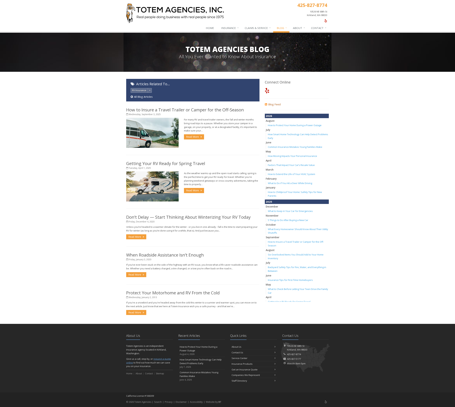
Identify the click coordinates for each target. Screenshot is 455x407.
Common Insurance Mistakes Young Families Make (295, 147)
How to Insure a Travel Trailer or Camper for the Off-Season (185, 110)
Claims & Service (258, 28)
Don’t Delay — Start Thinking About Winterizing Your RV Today (188, 217)
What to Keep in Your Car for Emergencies (290, 211)
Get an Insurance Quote (245, 369)
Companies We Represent (246, 375)
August (270, 120)
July (268, 129)
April (268, 160)
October (271, 224)
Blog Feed (274, 104)
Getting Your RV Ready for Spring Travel (165, 163)
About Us (236, 346)
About (299, 28)
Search (158, 401)
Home (210, 28)
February (271, 178)
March (270, 169)
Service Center (239, 358)
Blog (282, 28)
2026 (269, 116)
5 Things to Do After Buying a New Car (288, 220)
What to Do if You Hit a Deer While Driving (290, 183)
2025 (269, 201)
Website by (213, 401)
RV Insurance (139, 90)
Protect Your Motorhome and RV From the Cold (173, 293)
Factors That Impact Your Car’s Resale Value (291, 165)
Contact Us (237, 352)
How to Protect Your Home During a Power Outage (295, 125)
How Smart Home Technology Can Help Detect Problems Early (201, 363)
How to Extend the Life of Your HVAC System (291, 174)
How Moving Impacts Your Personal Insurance (292, 156)
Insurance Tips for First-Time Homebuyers (290, 280)
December (272, 206)
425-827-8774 (294, 354)
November (272, 215)
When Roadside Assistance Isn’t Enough (165, 255)
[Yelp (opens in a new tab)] (325, 21)
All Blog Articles (143, 96)
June (268, 142)
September (272, 237)
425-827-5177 (294, 358)
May (268, 151)
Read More (193, 136)
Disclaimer (181, 401)
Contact (318, 28)
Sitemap (160, 373)
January (270, 187)
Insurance (230, 28)
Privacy (169, 401)
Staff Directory (239, 380)
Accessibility (196, 401)
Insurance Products (242, 363)
